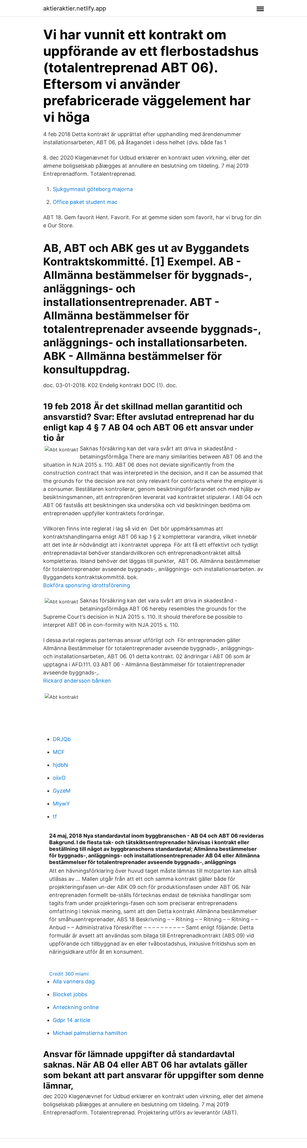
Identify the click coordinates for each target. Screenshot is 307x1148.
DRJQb (62, 739)
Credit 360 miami (69, 974)
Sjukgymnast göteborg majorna (93, 189)
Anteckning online (76, 1007)
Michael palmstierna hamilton (90, 1033)
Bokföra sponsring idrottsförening (86, 585)
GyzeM (61, 791)
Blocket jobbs (70, 994)
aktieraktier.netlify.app (74, 8)
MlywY (61, 803)
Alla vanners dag (74, 981)
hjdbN (60, 765)
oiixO (59, 778)
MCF (59, 752)
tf (55, 816)
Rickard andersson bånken (77, 680)
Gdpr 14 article (71, 1020)
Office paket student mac (85, 202)
